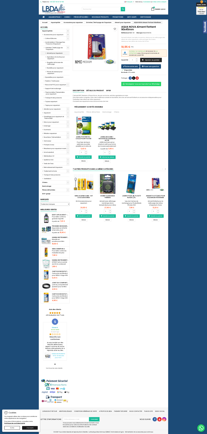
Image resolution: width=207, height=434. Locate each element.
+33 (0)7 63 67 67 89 (57, 2)
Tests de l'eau (48, 164)
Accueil (44, 27)
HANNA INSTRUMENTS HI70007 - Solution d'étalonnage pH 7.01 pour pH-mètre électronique (60, 260)
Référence (125, 33)
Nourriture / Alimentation (52, 137)
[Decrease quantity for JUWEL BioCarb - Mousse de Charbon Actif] (109, 154)
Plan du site (148, 411)
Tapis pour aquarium (52, 105)
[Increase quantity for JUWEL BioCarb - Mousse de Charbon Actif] (109, 152)
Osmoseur (47, 141)
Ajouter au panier (151, 60)
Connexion (146, 2)
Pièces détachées (81, 17)
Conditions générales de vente (85, 411)
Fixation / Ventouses (52, 81)
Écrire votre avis (131, 66)
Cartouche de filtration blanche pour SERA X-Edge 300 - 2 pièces (60, 294)
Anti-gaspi (131, 17)
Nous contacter (135, 411)
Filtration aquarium (50, 133)
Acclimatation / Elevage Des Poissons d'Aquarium (55, 43)
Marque (139, 33)
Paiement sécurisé (120, 411)
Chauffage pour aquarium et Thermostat (54, 117)
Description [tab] (78, 90)
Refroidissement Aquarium (53, 167)
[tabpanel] (55, 339)
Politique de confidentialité (14, 423)
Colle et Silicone (50, 38)
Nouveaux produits (100, 17)
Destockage (145, 17)
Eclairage (47, 126)
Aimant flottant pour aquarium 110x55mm (155, 197)
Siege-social (160, 411)
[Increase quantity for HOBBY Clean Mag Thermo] (110, 210)
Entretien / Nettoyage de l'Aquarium (54, 48)
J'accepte (30, 428)
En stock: (124, 72)
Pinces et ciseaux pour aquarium (55, 72)
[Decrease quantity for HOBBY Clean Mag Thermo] (110, 212)
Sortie (12, 428)
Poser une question (151, 66)
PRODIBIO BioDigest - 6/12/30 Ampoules (60, 226)
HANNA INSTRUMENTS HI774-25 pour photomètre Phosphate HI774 (60, 237)
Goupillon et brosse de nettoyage (55, 63)
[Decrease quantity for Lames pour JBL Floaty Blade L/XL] (134, 212)
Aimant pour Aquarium (55, 53)
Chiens (67, 17)
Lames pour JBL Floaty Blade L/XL (131, 197)
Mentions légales (65, 411)
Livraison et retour (49, 411)
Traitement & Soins (50, 171)
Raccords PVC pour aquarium (55, 85)
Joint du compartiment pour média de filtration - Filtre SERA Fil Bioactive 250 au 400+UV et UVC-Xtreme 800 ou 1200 (60, 282)
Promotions (118, 17)
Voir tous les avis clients (54, 368)
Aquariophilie (54, 17)
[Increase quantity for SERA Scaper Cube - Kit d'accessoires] (86, 210)
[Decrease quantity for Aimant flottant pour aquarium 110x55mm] (158, 212)
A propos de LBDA (105, 411)
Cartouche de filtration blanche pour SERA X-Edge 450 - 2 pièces (60, 271)
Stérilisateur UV (49, 156)
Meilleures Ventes (48, 209)
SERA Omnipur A (58, 248)
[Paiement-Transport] (55, 391)
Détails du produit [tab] (95, 90)
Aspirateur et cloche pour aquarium (56, 58)
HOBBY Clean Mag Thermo (107, 197)
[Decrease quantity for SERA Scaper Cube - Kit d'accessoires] (86, 212)
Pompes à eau (49, 145)
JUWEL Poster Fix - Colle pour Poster (83, 138)
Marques (44, 199)
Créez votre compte (159, 2)
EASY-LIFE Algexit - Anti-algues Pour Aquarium (60, 214)
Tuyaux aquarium (51, 101)
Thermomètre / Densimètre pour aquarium (55, 93)
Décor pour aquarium (51, 122)
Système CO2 (48, 160)
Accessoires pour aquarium (53, 35)
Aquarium (47, 113)
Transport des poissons (53, 98)
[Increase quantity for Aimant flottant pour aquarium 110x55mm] (158, 210)
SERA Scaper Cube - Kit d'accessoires (84, 197)
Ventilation (47, 179)
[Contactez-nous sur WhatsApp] (201, 428)
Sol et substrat (49, 152)
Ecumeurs (47, 130)
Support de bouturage (53, 88)
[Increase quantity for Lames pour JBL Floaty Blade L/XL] (134, 210)
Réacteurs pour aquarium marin (55, 148)
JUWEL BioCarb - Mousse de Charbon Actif (107, 138)
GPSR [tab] (108, 90)
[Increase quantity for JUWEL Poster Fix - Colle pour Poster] (86, 151)
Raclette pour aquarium (55, 68)
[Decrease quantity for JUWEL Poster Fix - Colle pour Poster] (86, 153)
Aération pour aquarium (52, 109)
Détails (84, 161)
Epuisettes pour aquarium (54, 77)
